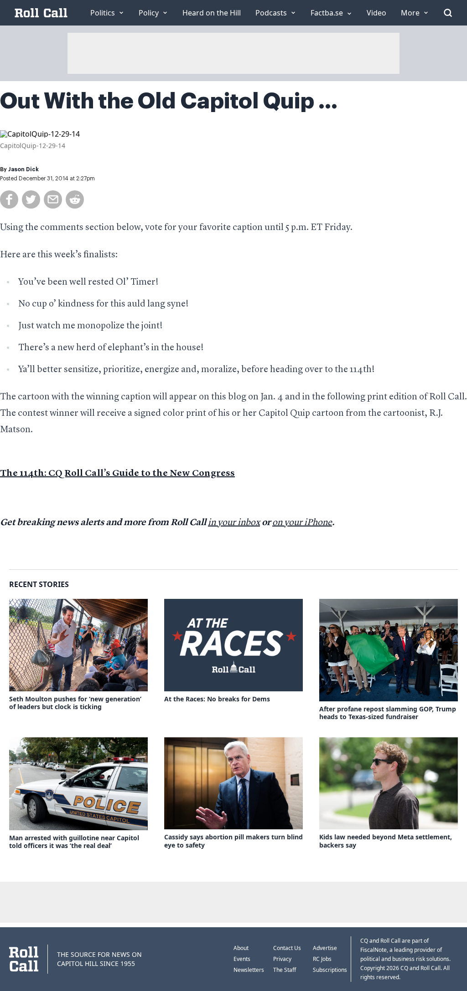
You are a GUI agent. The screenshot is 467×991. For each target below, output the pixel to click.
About (241, 948)
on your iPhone (302, 522)
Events (242, 959)
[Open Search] (447, 12)
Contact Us (287, 948)
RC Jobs (322, 959)
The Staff (284, 970)
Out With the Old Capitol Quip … (168, 101)
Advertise (325, 948)
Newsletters (249, 970)
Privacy (282, 959)
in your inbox (234, 522)
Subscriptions (330, 970)
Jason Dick (23, 169)
